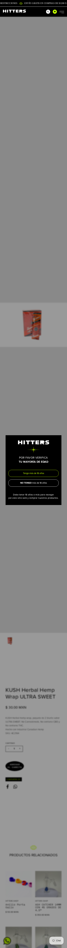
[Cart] (55, 12)
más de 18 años (33, 483)
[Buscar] (48, 12)
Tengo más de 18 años (33, 473)
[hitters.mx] (14, 11)
